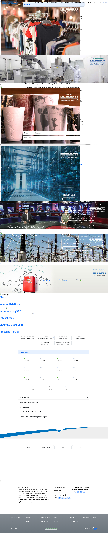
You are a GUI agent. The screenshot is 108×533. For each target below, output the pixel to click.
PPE (55, 518)
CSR (100, 2)
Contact (90, 2)
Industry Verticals (52, 2)
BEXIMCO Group (15, 518)
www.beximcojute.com (70, 248)
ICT (12, 521)
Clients (84, 2)
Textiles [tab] (27, 447)
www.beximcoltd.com (71, 305)
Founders (27, 137)
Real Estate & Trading (89, 518)
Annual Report (24, 352)
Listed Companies (64, 2)
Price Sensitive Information (29, 402)
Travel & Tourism (74, 521)
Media (27, 521)
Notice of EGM (24, 407)
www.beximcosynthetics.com (72, 234)
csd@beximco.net (80, 491)
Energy (56, 521)
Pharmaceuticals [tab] (45, 447)
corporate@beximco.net (64, 497)
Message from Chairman (32, 133)
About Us (42, 2)
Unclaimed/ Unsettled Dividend (30, 412)
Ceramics (71, 518)
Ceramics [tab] (63, 447)
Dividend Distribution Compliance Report (33, 416)
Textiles (28, 518)
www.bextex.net (68, 199)
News (95, 2)
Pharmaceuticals (45, 518)
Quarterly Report (25, 397)
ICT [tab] (81, 447)
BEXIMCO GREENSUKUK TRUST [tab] (45, 343)
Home (37, 2)
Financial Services (45, 521)
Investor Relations (75, 2)
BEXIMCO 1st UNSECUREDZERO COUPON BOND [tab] (63, 343)
